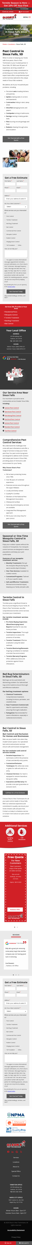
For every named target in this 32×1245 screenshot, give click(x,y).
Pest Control (10, 216)
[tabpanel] (15, 887)
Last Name (20, 181)
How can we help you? (11, 249)
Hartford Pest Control (12, 419)
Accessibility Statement (16, 1230)
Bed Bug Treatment (12, 223)
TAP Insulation (10, 245)
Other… (20, 245)
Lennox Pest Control (12, 423)
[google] (17, 1151)
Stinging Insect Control (12, 241)
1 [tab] (15, 927)
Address (7, 195)
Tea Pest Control (10, 431)
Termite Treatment (11, 220)
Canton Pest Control (12, 408)
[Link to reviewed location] (16, 943)
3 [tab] (19, 975)
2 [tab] (17, 927)
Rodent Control (10, 238)
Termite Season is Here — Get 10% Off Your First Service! (16, 6)
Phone (6, 187)
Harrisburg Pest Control (13, 415)
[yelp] (21, 1151)
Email (18, 187)
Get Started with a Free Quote (16, 139)
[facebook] (8, 1151)
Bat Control (9, 227)
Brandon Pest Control (12, 427)
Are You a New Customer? (12, 203)
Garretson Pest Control (13, 412)
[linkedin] (12, 1151)
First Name (8, 181)
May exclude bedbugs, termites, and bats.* (15, 296)
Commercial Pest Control (13, 231)
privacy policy (11, 286)
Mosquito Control (11, 234)
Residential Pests (11, 312)
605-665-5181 (17, 341)
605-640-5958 (17, 1192)
